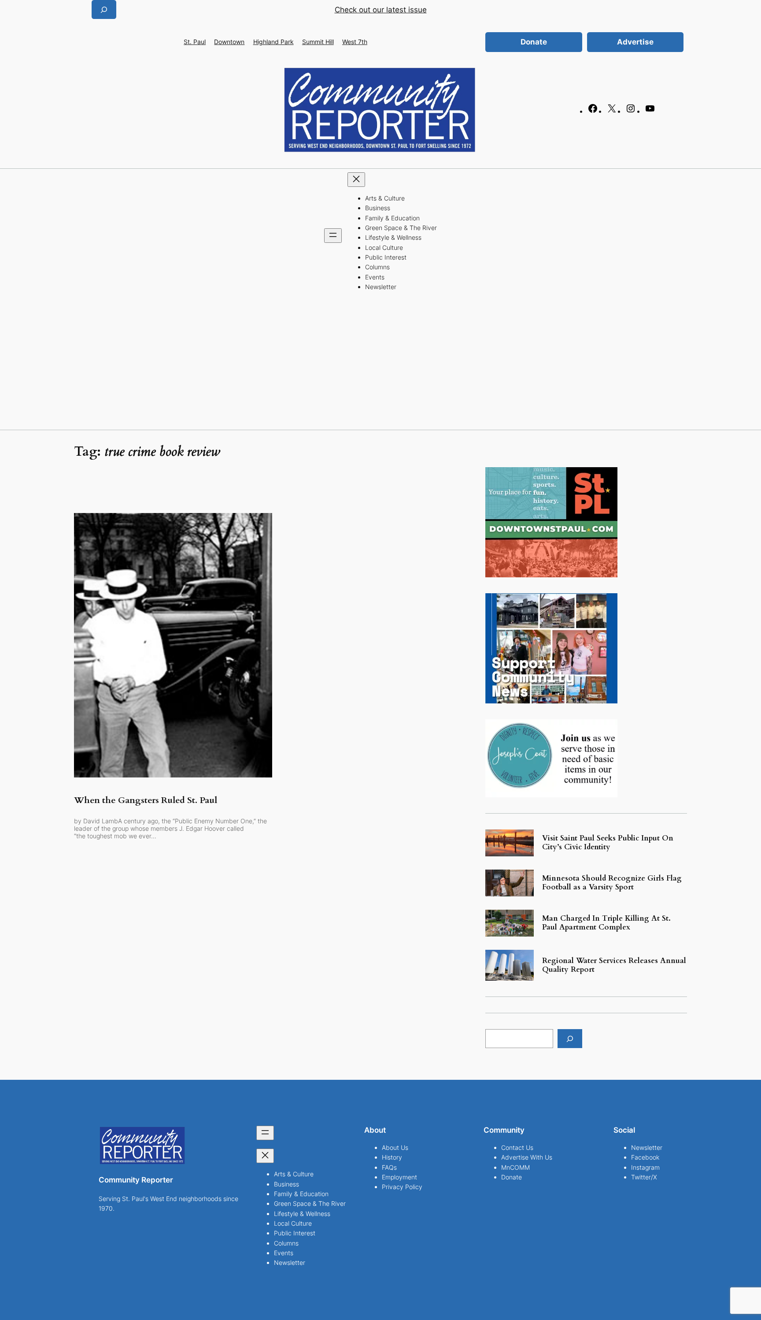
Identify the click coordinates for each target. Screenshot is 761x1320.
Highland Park (273, 41)
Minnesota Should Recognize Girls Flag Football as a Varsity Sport (612, 883)
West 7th (354, 41)
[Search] (570, 1038)
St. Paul (195, 41)
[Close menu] (356, 179)
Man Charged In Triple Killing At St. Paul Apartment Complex (606, 923)
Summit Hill (318, 41)
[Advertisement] (380, 363)
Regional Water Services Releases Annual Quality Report (614, 965)
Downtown (229, 41)
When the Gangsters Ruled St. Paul (145, 800)
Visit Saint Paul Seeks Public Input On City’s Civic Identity (607, 842)
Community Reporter (136, 1179)
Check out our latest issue (381, 9)
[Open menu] (333, 235)
